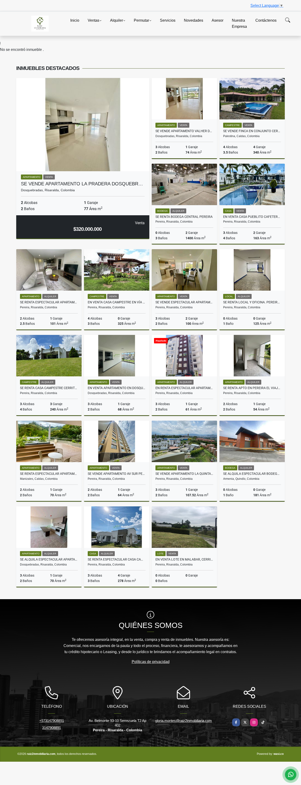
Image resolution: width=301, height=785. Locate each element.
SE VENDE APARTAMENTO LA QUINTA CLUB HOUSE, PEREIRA (184, 474)
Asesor (217, 20)
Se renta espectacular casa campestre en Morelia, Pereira (117, 559)
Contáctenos (266, 20)
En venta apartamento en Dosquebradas (117, 388)
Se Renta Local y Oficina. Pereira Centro (252, 302)
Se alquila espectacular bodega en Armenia (252, 474)
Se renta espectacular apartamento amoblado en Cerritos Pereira (49, 302)
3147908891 (51, 728)
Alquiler (116, 20)
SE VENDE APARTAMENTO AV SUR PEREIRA (117, 474)
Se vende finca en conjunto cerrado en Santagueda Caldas (252, 131)
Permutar (141, 20)
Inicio (74, 20)
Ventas (93, 20)
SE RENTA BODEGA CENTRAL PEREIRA (184, 217)
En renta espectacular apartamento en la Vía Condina (184, 388)
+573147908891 (51, 721)
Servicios (167, 20)
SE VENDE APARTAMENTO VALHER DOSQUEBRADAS (184, 131)
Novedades (193, 20)
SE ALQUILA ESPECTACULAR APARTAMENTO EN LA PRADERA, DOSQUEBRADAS (49, 559)
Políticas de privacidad (151, 662)
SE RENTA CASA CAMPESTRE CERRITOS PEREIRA (49, 388)
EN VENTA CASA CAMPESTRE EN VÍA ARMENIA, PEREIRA (117, 302)
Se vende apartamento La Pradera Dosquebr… (82, 183)
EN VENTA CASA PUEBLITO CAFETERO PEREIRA (252, 217)
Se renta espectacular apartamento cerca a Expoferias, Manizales (49, 474)
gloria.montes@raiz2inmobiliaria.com (183, 721)
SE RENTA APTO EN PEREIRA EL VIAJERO (252, 388)
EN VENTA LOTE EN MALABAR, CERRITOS (184, 559)
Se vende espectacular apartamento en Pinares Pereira (184, 302)
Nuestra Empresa (239, 23)
